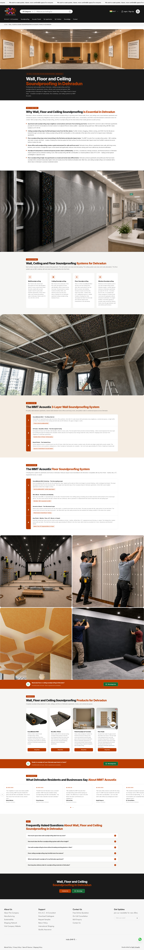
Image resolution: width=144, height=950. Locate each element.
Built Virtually (136, 947)
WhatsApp (79, 891)
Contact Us (65, 891)
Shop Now (37, 749)
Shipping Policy (37, 947)
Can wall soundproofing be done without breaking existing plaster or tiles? (50, 847)
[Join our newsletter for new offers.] (137, 918)
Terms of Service (27, 947)
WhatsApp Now (112, 684)
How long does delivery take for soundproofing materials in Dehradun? (49, 865)
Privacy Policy (17, 947)
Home (6, 24)
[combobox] (53, 11)
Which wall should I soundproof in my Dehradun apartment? (46, 859)
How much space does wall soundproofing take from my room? (47, 835)
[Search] (70, 11)
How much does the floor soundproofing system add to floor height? (48, 841)
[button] (27, 11)
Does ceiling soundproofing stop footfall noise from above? (46, 853)
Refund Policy (8, 947)
